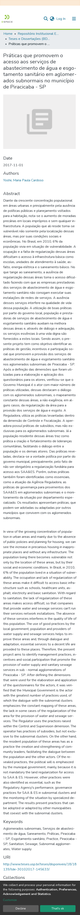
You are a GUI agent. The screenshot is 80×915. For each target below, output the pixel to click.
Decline (21, 908)
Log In (61, 18)
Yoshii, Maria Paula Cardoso (23, 180)
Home (8, 33)
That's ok (57, 908)
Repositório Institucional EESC (39, 33)
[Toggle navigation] (74, 19)
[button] (51, 18)
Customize (10, 900)
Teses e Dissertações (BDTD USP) (30, 38)
